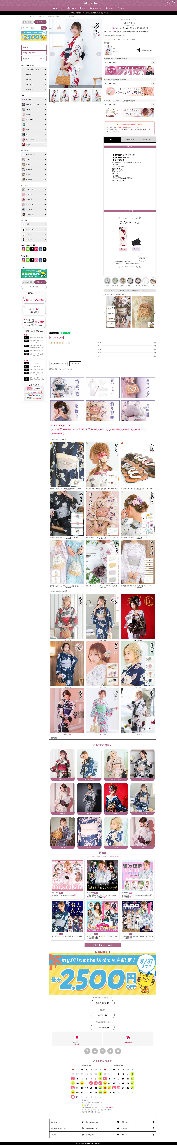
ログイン (40, 22)
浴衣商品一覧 (127, 429)
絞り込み (76, 364)
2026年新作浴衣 (57, 433)
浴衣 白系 (84, 429)
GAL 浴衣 (94, 429)
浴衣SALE (26, 47)
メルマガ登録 (34, 287)
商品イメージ (147, 139)
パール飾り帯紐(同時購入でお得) (115, 80)
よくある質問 (28, 282)
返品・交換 (125, 1122)
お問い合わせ (40, 282)
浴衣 (34, 16)
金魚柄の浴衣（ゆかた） (70, 429)
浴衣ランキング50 (29, 53)
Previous (52, 54)
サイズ (112, 139)
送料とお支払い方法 (92, 1122)
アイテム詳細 (129, 139)
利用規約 (124, 1128)
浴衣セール (103, 429)
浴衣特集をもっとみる (102, 945)
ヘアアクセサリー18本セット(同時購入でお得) (120, 101)
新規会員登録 (28, 22)
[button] (104, 312)
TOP (31, 16)
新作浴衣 (26, 58)
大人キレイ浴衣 (115, 429)
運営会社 (124, 1134)
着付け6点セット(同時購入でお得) (116, 59)
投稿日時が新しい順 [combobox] (57, 363)
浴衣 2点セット (140, 429)
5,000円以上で (77, 1043)
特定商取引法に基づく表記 (59, 1128)
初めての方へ (55, 1122)
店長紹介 (53, 1134)
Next (98, 54)
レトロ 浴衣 (55, 429)
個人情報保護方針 (91, 1128)
